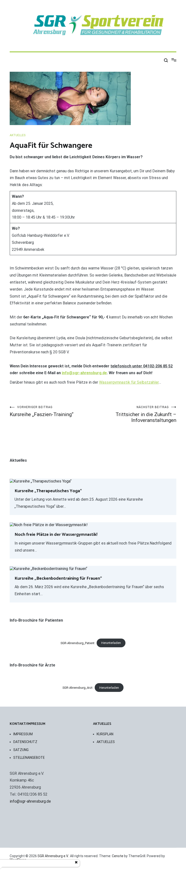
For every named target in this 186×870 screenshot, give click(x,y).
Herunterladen (111, 643)
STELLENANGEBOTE (29, 757)
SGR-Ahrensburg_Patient (77, 643)
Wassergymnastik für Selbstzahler (129, 382)
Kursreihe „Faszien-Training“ (41, 411)
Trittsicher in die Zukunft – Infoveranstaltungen (146, 414)
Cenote (117, 856)
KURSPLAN (105, 734)
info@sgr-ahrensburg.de (84, 373)
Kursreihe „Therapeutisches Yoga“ (48, 491)
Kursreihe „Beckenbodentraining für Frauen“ (58, 578)
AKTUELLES (106, 742)
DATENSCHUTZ (25, 742)
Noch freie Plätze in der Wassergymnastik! (56, 534)
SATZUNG (21, 750)
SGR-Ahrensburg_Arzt (77, 687)
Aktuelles (17, 135)
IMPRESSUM (23, 734)
